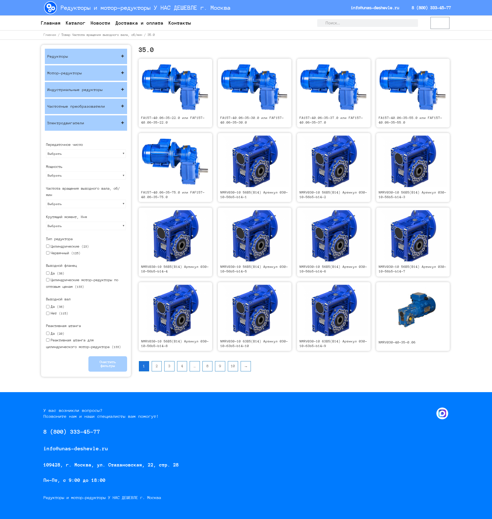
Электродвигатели (65, 123)
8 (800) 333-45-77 (430, 7)
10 (233, 366)
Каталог (76, 23)
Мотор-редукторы (64, 73)
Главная (51, 23)
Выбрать (55, 154)
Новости (100, 23)
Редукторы (57, 56)
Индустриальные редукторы (75, 89)
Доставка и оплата (139, 23)
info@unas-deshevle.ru (373, 7)
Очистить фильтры (108, 364)
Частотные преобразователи (76, 106)
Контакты (180, 23)
